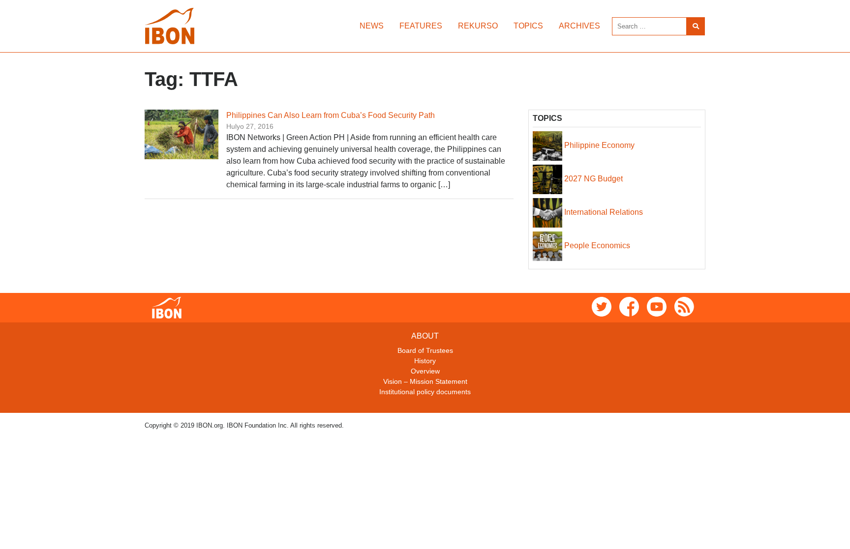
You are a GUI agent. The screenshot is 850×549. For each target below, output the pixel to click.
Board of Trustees (425, 350)
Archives (579, 26)
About (425, 336)
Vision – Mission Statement (425, 381)
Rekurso (478, 26)
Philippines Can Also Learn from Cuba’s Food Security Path (330, 115)
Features (420, 26)
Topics (528, 26)
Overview (425, 371)
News (372, 26)
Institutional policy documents (425, 392)
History (425, 361)
